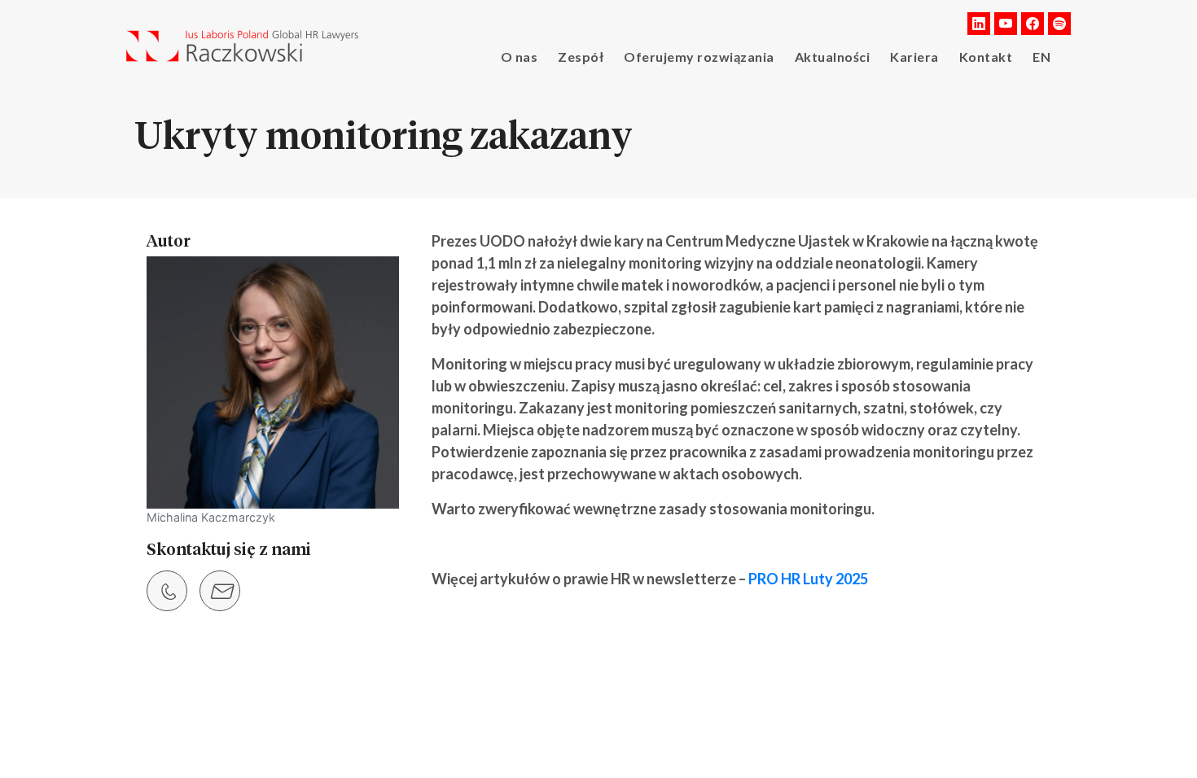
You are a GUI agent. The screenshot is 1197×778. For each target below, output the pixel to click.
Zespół (580, 56)
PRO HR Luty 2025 (808, 579)
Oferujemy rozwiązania (699, 56)
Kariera (914, 56)
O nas (519, 56)
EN (1041, 56)
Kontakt (986, 56)
